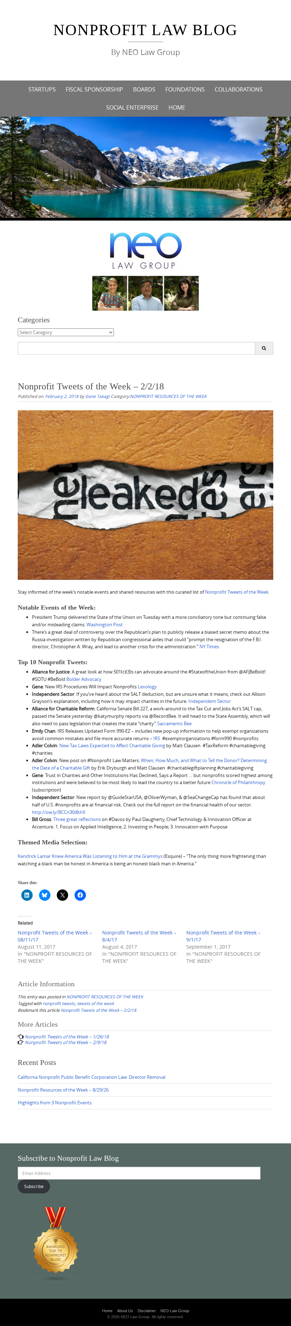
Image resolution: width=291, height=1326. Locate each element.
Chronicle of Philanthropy (238, 782)
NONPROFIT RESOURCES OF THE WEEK (168, 396)
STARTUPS (42, 89)
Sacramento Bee (174, 723)
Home (107, 1311)
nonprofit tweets (59, 1003)
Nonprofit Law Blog (145, 30)
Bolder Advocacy (83, 679)
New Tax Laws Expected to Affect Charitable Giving (112, 745)
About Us (125, 1311)
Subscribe (34, 1186)
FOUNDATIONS (185, 89)
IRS (156, 738)
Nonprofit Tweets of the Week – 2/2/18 (98, 1010)
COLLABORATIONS (239, 89)
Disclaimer (147, 1311)
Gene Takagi (97, 396)
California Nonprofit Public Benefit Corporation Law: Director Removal (91, 1077)
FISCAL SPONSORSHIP (94, 89)
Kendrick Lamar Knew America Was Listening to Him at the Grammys (90, 856)
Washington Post (105, 624)
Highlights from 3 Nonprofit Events (55, 1102)
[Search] (263, 348)
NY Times (209, 646)
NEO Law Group (174, 1311)
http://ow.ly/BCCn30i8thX (59, 812)
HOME (177, 107)
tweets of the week (95, 1003)
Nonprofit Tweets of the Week (237, 592)
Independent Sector (209, 701)
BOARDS (144, 89)
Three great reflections (77, 819)
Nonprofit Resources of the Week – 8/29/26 (63, 1090)
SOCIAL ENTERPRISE (132, 107)
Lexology (147, 686)
